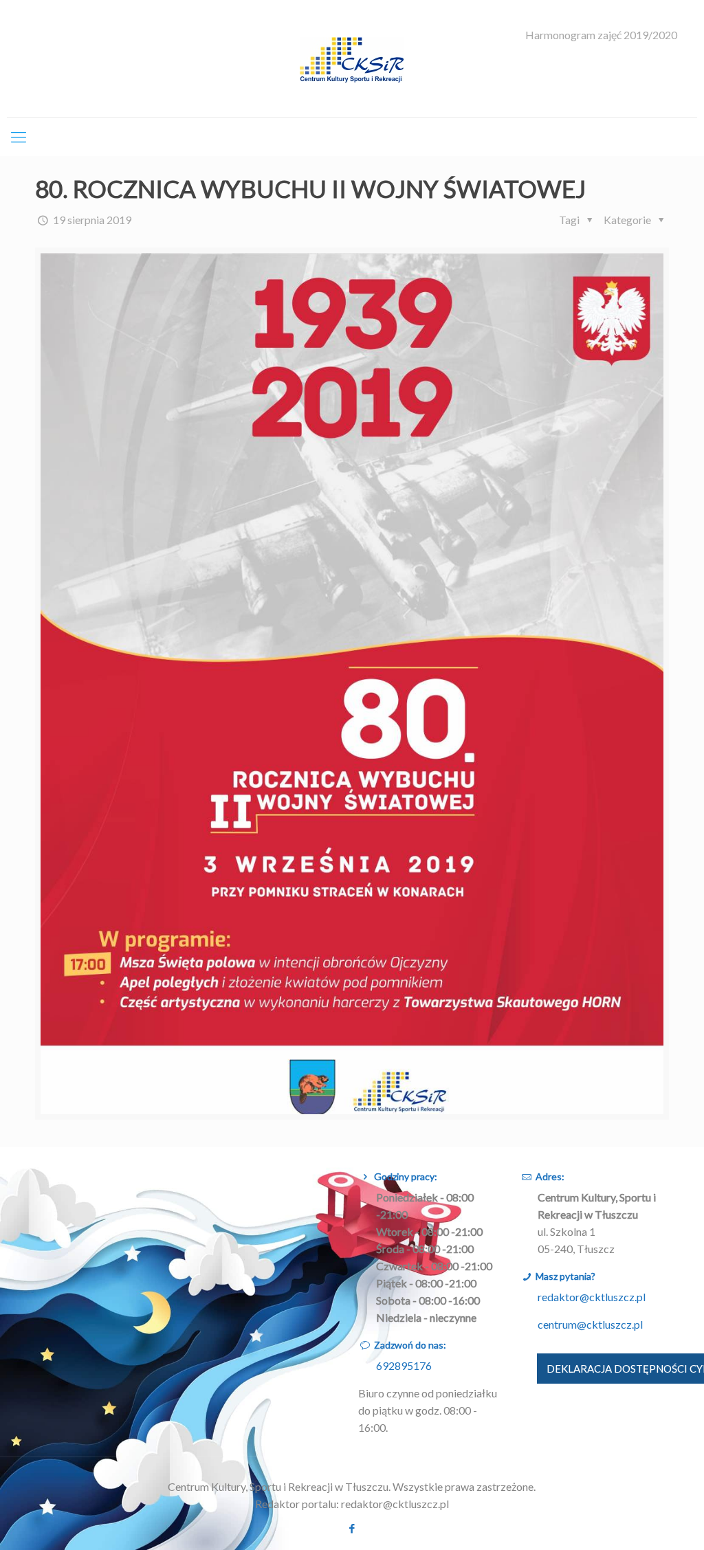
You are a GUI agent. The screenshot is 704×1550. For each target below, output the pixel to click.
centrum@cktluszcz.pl (590, 1324)
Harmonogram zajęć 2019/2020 (601, 35)
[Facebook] (351, 1528)
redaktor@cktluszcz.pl (592, 1296)
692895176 (404, 1365)
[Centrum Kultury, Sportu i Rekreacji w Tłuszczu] (352, 58)
